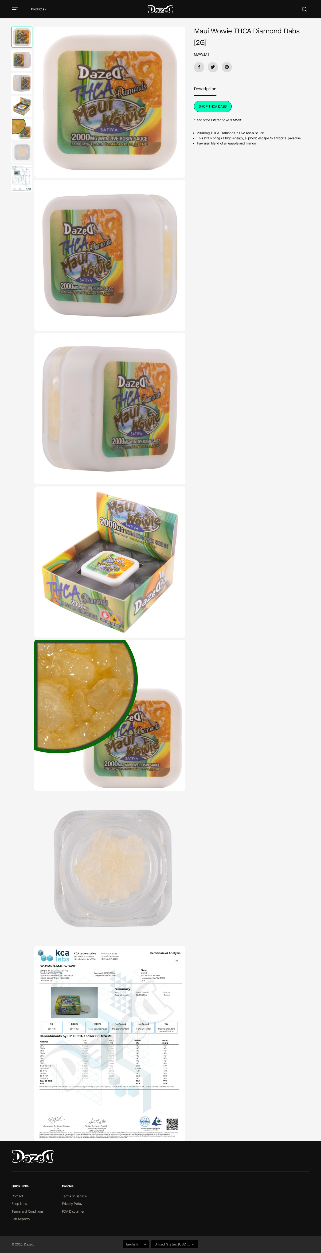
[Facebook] (199, 67)
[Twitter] (213, 67)
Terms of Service (74, 1196)
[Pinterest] (227, 67)
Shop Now (19, 1204)
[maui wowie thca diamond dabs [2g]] (109, 102)
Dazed (28, 1244)
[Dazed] (160, 9)
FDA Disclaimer (73, 1211)
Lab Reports (20, 1219)
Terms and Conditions (27, 1211)
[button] (15, 9)
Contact (17, 1196)
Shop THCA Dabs (213, 106)
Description (205, 88)
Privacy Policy (72, 1204)
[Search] (304, 9)
